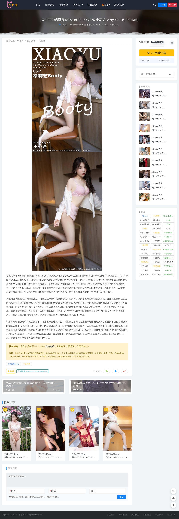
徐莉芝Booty (14, 364)
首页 (38, 5)
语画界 (64, 25)
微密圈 (145, 245)
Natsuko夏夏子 (169, 216)
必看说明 (118, 5)
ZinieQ (169, 224)
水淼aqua (169, 254)
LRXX (157, 216)
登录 (163, 5)
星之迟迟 (145, 249)
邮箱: (53, 491)
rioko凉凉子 (145, 220)
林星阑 (145, 254)
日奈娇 (168, 245)
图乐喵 (115, 25)
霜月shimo (157, 275)
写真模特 (157, 228)
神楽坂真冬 (169, 262)
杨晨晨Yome (168, 249)
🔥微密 (105, 5)
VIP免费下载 (158, 52)
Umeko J (157, 220)
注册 (173, 5)
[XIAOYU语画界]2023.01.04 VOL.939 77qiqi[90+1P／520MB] (117, 457)
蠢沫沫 (145, 270)
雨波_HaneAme (145, 275)
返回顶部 (171, 515)
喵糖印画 (169, 233)
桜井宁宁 (157, 254)
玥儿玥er (145, 262)
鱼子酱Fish (169, 275)
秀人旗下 (77, 5)
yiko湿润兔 (145, 224)
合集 (169, 228)
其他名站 (92, 5)
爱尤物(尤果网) (145, 258)
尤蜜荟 (157, 241)
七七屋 (21, 515)
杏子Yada (157, 249)
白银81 (157, 262)
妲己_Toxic (157, 237)
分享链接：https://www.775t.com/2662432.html (33, 371)
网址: (93, 491)
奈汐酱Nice (145, 237)
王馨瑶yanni (169, 258)
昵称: (13, 491)
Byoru (145, 216)
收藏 (12, 371)
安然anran (168, 237)
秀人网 (145, 266)
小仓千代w (145, 241)
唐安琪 (157, 233)
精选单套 (63, 5)
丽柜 (145, 228)
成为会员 (49, 346)
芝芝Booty (169, 266)
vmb (169, 220)
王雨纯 (157, 258)
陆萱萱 (168, 270)
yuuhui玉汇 (157, 224)
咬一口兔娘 (145, 233)
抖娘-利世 (157, 245)
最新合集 (49, 5)
